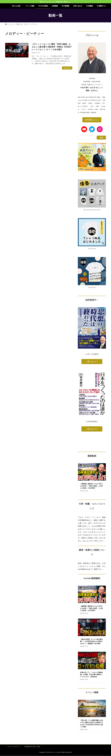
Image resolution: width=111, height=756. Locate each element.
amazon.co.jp (92, 248)
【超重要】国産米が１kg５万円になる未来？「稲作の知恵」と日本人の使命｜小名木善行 (91, 486)
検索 (101, 137)
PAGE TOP (106, 731)
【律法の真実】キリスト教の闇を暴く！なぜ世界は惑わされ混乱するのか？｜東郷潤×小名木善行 (91, 641)
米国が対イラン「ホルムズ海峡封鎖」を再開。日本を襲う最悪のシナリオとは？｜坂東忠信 (91, 674)
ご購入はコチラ (92, 361)
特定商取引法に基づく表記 (32, 746)
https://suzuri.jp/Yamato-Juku (91, 210)
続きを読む (67, 68)
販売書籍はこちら (92, 119)
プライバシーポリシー (13, 746)
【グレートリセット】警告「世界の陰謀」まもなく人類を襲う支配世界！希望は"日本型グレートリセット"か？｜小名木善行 (52, 47)
